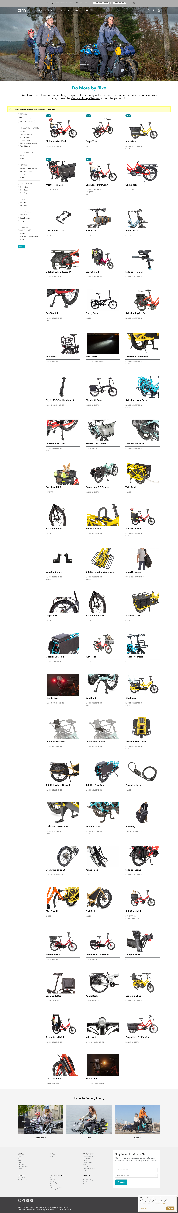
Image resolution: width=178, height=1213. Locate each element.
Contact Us (53, 1190)
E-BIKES (21, 1154)
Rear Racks (24, 205)
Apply (21, 246)
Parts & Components (89, 1168)
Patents (69, 1209)
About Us (87, 1175)
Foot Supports (25, 137)
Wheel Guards (25, 146)
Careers (85, 1184)
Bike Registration (55, 1182)
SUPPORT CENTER (57, 1175)
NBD (21, 118)
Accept (170, 1208)
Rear (22, 159)
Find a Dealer (22, 1178)
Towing (22, 174)
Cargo (23, 165)
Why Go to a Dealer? (24, 1180)
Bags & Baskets (28, 184)
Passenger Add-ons (88, 1156)
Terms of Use (21, 1209)
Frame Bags (24, 187)
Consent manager (41, 1209)
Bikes (39, 10)
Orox (28, 118)
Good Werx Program (89, 1180)
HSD (19, 1158)
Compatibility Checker (85, 98)
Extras (84, 1170)
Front (22, 156)
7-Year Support (54, 1180)
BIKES (52, 1154)
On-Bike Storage (26, 171)
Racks (23, 199)
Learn (75, 10)
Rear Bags (23, 193)
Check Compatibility (56, 1188)
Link (32, 121)
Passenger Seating (29, 128)
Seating (22, 131)
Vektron (20, 1168)
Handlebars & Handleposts (29, 236)
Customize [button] (143, 1208)
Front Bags (24, 190)
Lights (22, 239)
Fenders (23, 233)
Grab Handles (25, 140)
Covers (22, 221)
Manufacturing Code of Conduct (56, 1209)
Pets (89, 1138)
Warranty (53, 1186)
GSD (19, 1156)
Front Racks (24, 202)
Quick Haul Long (23, 1166)
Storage (85, 1166)
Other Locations (119, 3)
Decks (22, 177)
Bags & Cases (25, 218)
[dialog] (157, 1203)
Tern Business (87, 1182)
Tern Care (53, 1178)
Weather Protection (26, 134)
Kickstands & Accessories (28, 143)
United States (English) (102, 3)
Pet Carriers (26, 152)
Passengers (40, 1138)
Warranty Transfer (55, 1184)
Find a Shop (64, 10)
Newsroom (86, 1178)
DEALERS (21, 1175)
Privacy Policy (30, 1209)
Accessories (50, 10)
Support (85, 10)
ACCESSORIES (88, 1154)
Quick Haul (23, 121)
